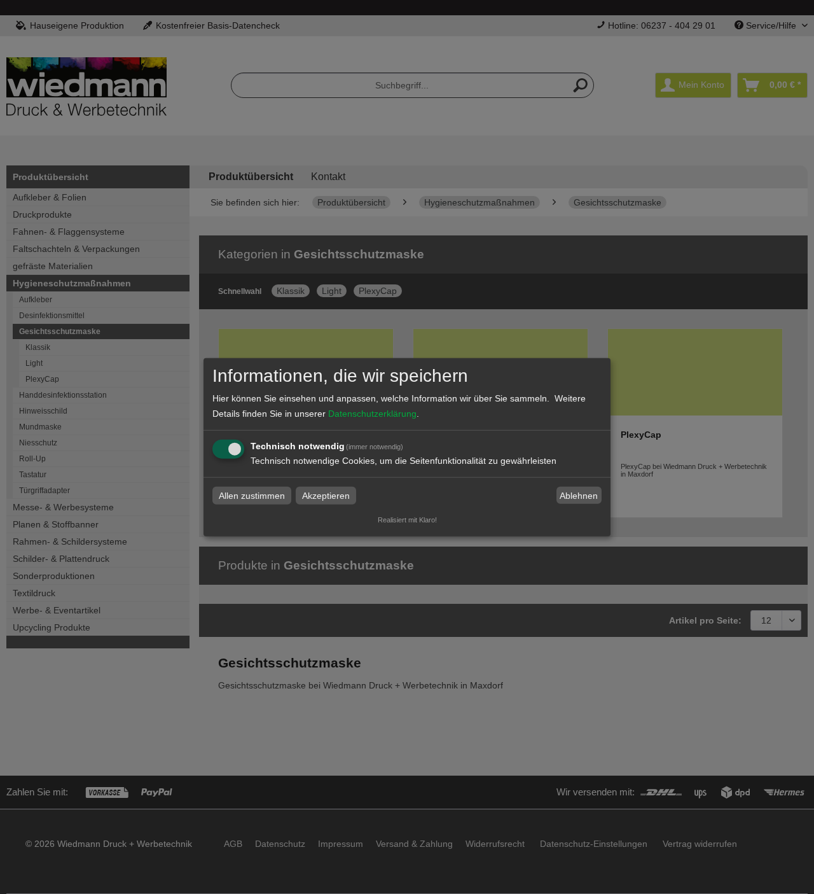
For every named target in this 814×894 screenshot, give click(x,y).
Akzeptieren (326, 496)
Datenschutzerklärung (372, 414)
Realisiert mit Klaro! (407, 520)
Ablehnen (579, 496)
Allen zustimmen (252, 496)
